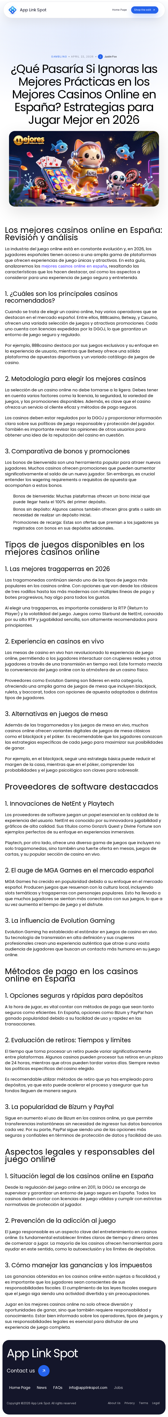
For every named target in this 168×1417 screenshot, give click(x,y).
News (42, 1387)
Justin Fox (110, 56)
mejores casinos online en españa (74, 266)
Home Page (19, 1387)
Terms (143, 1403)
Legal (156, 1403)
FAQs (57, 1387)
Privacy (130, 1403)
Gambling (59, 56)
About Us (114, 1403)
